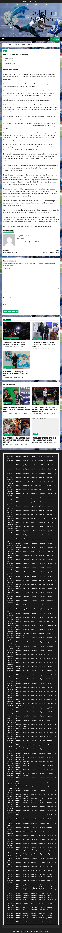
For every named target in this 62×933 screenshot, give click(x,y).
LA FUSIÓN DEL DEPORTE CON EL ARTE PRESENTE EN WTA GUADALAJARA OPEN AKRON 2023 (43, 344)
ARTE (5, 51)
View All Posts (35, 242)
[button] (3, 39)
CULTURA (11, 338)
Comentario (7, 268)
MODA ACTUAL (8, 433)
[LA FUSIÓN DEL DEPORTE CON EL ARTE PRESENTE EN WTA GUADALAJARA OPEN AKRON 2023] (45, 331)
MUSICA (16, 338)
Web (4, 304)
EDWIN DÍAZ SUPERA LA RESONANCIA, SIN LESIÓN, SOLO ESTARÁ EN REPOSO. (44, 439)
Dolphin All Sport (31, 30)
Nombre (5, 291)
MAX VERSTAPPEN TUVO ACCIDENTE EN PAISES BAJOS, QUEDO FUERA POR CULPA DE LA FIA (16, 409)
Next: (49, 251)
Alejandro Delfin (9, 58)
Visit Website (22, 242)
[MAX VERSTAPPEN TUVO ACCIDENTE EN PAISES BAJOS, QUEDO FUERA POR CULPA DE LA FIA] (16, 396)
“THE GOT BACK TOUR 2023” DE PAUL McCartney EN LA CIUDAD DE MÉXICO (14, 343)
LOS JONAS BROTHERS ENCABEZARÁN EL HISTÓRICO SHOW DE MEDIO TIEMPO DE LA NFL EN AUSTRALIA (44, 409)
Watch (57, 39)
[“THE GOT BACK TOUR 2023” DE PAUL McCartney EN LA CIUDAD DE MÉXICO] (16, 331)
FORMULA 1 (8, 403)
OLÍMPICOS (11, 367)
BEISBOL (36, 433)
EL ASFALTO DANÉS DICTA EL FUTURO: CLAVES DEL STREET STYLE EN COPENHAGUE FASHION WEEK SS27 (16, 440)
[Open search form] (48, 39)
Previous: (10, 251)
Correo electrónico (9, 298)
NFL (34, 403)
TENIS (38, 338)
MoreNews (37, 931)
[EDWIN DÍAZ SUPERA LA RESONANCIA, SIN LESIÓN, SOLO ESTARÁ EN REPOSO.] (45, 427)
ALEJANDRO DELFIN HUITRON (11, 413)
